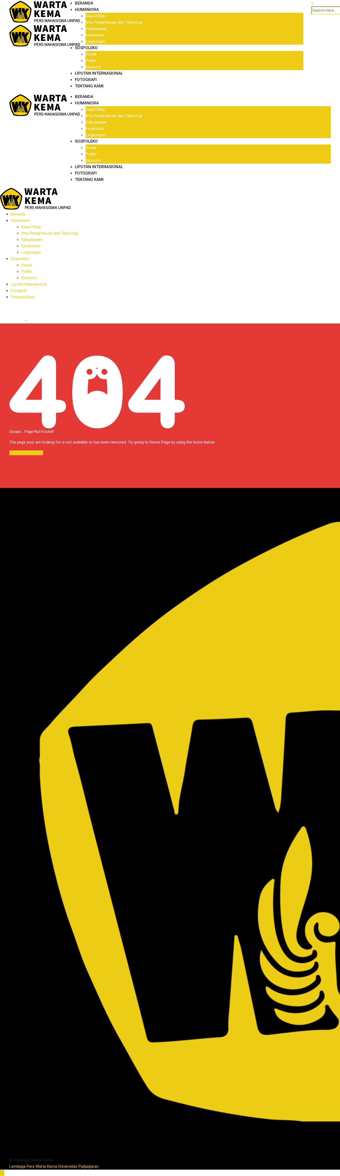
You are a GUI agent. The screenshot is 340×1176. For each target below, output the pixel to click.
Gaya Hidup (95, 16)
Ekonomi (93, 67)
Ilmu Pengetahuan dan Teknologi (114, 22)
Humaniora (87, 9)
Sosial (91, 54)
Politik (91, 60)
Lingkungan (95, 41)
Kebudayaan (96, 28)
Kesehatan (95, 35)
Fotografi (86, 79)
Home (18, 320)
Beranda (84, 3)
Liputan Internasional (99, 73)
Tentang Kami (89, 86)
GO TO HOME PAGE (26, 452)
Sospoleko (86, 47)
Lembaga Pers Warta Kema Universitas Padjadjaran (54, 1166)
